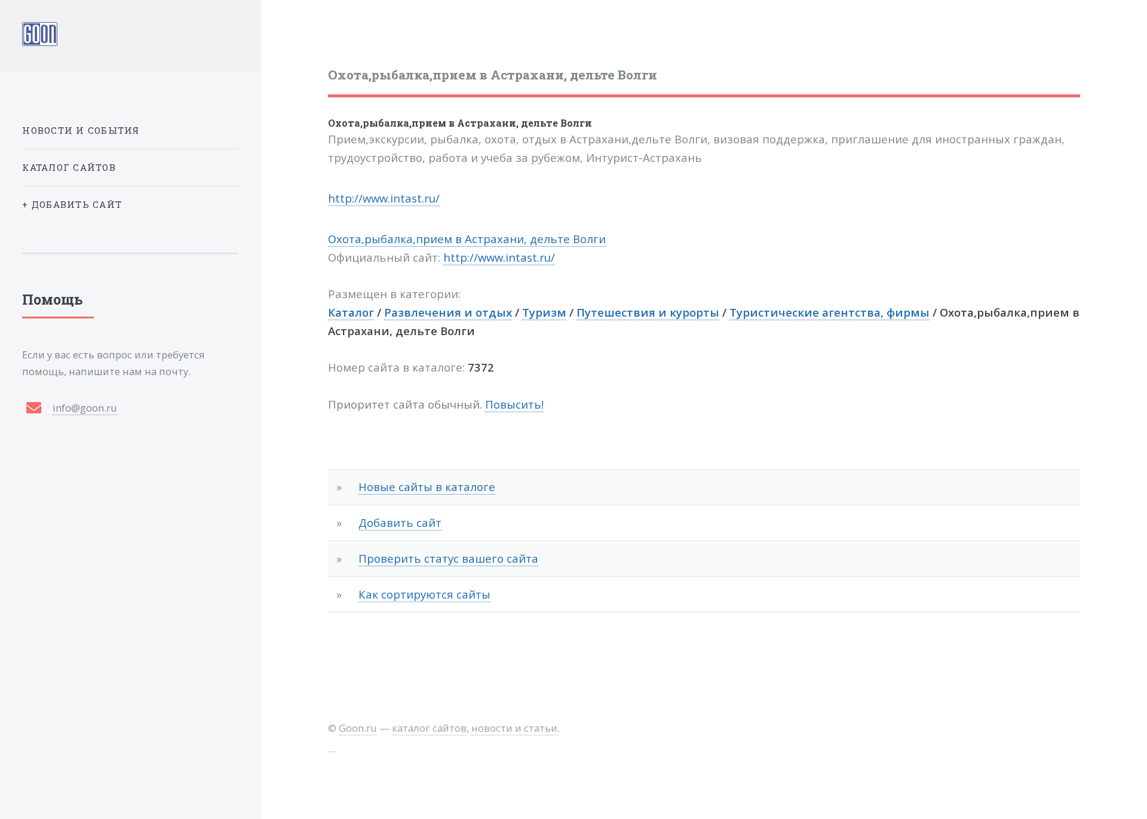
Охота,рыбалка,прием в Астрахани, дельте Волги (460, 122)
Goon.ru (358, 728)
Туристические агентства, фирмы (829, 312)
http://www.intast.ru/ (384, 198)
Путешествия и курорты (647, 312)
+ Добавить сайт (72, 204)
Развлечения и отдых (448, 312)
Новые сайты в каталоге (426, 486)
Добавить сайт (399, 522)
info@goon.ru (85, 408)
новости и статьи (514, 728)
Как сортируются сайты (424, 594)
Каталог (351, 312)
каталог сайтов (429, 728)
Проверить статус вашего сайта (448, 558)
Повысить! (514, 404)
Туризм (544, 312)
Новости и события (80, 130)
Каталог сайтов (69, 167)
